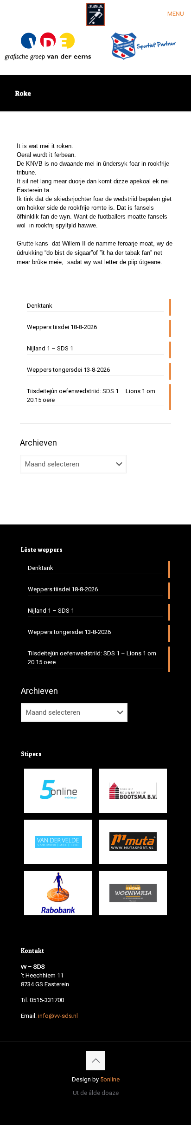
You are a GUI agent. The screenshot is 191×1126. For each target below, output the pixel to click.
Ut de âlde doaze (96, 1092)
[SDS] (95, 14)
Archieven (38, 442)
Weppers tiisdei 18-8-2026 (62, 327)
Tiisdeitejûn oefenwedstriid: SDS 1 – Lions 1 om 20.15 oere (91, 395)
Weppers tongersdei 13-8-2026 (68, 369)
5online (110, 1079)
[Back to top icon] (95, 1060)
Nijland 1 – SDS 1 (50, 348)
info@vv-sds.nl (58, 1015)
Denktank (39, 305)
